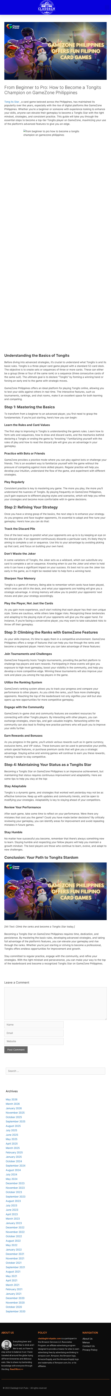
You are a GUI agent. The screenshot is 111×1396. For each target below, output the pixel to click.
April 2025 (12, 1143)
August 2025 (13, 1126)
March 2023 (13, 1218)
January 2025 (14, 1156)
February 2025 (14, 1152)
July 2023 (11, 1205)
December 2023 (15, 1183)
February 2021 (14, 1289)
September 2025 (15, 1121)
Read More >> (16, 1369)
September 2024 (15, 1165)
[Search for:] (55, 1071)
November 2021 (15, 1258)
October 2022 (14, 1236)
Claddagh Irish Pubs (19, 1388)
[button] (96, 7)
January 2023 (14, 1223)
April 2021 (11, 1280)
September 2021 (15, 1267)
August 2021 (13, 1271)
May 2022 (11, 1245)
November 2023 (15, 1187)
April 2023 (12, 1214)
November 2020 (15, 1302)
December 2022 (15, 1227)
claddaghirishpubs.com (49, 1338)
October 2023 (14, 1192)
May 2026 (11, 1099)
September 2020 (15, 1311)
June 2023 (12, 1209)
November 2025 (15, 1112)
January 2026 (14, 1108)
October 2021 (14, 1262)
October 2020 (14, 1307)
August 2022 (13, 1240)
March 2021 (12, 1285)
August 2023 (13, 1201)
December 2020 (15, 1298)
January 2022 (14, 1249)
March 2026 (13, 1103)
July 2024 (11, 1174)
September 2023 (15, 1196)
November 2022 (15, 1232)
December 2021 (15, 1254)
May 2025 (11, 1139)
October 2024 (14, 1161)
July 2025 (11, 1130)
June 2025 (12, 1134)
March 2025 (13, 1148)
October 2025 (14, 1117)
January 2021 (13, 1293)
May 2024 (11, 1179)
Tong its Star (11, 101)
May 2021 (11, 1276)
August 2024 (13, 1170)
